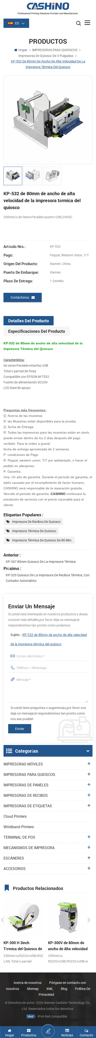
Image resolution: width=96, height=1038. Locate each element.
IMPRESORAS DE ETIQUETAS (27, 806)
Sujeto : (48, 639)
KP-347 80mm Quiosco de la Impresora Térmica (41, 561)
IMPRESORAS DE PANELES (25, 785)
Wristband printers (18, 827)
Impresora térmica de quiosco (34, 531)
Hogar (22, 50)
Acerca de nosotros (27, 983)
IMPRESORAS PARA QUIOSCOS (54, 50)
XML (49, 989)
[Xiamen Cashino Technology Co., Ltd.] (48, 8)
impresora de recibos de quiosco (36, 522)
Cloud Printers (15, 816)
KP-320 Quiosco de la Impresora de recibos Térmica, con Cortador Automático (47, 578)
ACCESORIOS (14, 869)
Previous (2, 920)
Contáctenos (19, 297)
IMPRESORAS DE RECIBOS (25, 795)
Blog (64, 989)
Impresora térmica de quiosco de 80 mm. (42, 540)
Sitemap (33, 989)
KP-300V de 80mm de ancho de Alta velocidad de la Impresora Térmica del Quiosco (68, 946)
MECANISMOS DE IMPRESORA (29, 848)
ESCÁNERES (13, 858)
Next (88, 920)
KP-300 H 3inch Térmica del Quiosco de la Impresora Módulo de (23, 946)
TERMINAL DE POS (19, 837)
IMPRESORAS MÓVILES (23, 764)
